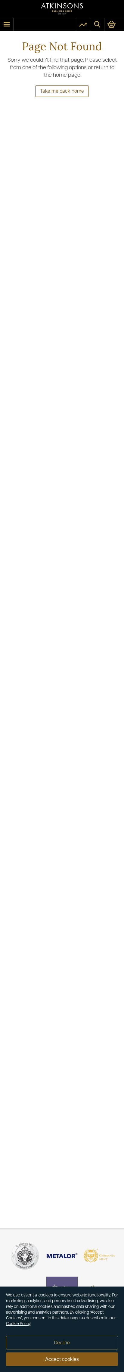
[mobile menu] (6, 24)
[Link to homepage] (62, 9)
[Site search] (97, 24)
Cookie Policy (18, 1324)
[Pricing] (83, 24)
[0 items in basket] (114, 24)
